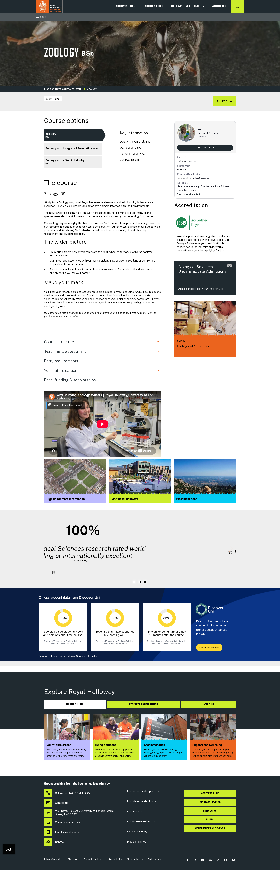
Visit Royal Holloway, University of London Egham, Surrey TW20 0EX (84, 812)
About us (219, 6)
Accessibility (115, 859)
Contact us (61, 802)
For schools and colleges (141, 801)
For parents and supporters (143, 791)
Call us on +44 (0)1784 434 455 (73, 793)
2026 (49, 98)
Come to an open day (67, 822)
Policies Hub (154, 859)
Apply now (224, 101)
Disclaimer (73, 859)
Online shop (210, 811)
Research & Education (187, 6)
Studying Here (126, 6)
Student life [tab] (75, 704)
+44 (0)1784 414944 (211, 288)
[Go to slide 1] (134, 582)
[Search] (237, 6)
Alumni (210, 819)
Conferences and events (210, 828)
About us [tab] (208, 704)
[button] (49, 549)
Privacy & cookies (53, 859)
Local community (137, 831)
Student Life (154, 6)
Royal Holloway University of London (49, 6)
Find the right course (67, 832)
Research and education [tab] (143, 704)
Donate (59, 841)
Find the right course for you (62, 89)
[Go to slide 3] (145, 582)
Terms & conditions (93, 859)
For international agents (141, 821)
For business (134, 811)
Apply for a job (210, 793)
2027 (58, 98)
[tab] (48, 98)
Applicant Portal (210, 802)
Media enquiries (136, 841)
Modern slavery (135, 859)
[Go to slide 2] (140, 582)
